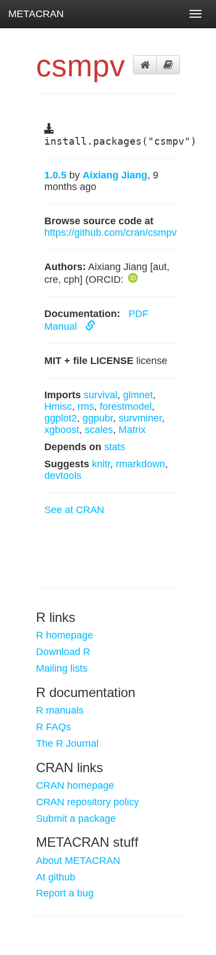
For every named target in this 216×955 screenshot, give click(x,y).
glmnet (138, 394)
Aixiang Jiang (115, 175)
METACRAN (36, 13)
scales (99, 429)
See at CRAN (74, 509)
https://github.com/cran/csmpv (110, 232)
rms (86, 406)
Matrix (132, 429)
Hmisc (58, 406)
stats (114, 446)
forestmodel (126, 406)
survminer (140, 418)
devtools (62, 475)
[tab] (145, 64)
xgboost (61, 429)
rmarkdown (140, 463)
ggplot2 (60, 418)
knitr (101, 463)
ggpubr (98, 418)
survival (100, 394)
